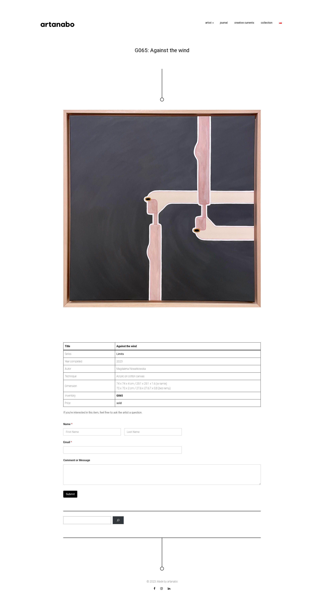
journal (224, 22)
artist (209, 24)
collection (266, 22)
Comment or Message (76, 460)
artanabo (172, 581)
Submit (70, 494)
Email (67, 442)
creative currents (244, 22)
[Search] (118, 520)
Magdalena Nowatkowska (131, 368)
